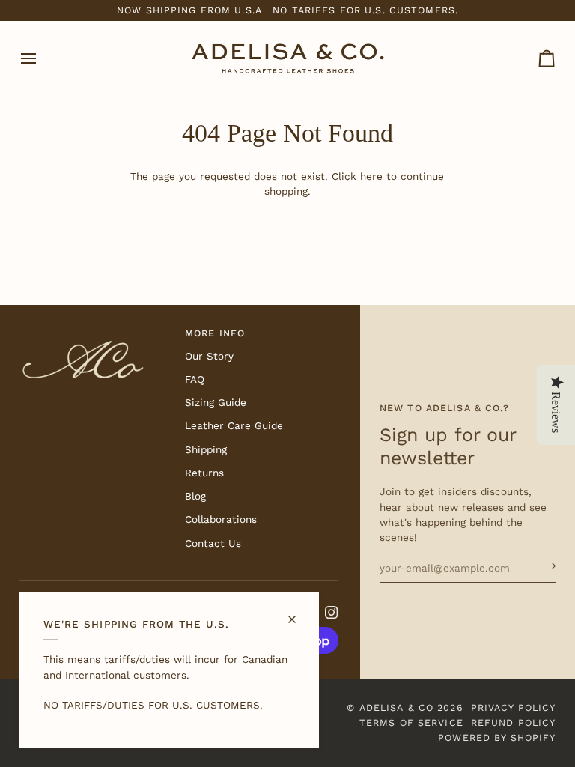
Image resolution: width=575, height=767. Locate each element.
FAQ (194, 379)
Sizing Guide (215, 402)
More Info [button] (215, 333)
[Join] (543, 565)
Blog (195, 496)
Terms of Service (411, 722)
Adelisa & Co (396, 707)
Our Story (209, 356)
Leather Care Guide (234, 425)
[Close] (298, 613)
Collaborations (221, 519)
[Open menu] (41, 58)
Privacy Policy (513, 707)
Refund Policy (513, 722)
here (371, 176)
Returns (204, 473)
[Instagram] (331, 612)
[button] (96, 330)
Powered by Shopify (497, 737)
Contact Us (213, 543)
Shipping (206, 449)
